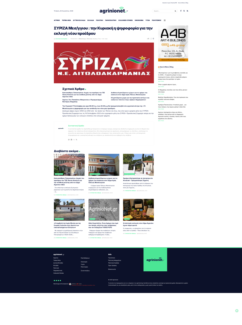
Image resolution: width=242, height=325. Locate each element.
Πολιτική (99, 20)
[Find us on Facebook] (180, 11)
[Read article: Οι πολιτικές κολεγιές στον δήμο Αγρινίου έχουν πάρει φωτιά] (138, 210)
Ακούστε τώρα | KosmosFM (169, 2)
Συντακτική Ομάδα (61, 38)
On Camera (59, 174)
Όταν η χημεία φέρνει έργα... (167, 84)
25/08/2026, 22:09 (73, 195)
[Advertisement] (173, 137)
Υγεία (147, 20)
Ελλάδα (90, 20)
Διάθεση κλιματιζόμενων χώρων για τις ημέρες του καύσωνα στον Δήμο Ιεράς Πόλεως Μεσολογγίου (102, 180)
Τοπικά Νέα (66, 20)
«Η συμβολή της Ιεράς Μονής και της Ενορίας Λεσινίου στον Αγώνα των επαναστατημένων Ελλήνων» (67, 225)
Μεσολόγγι (82, 38)
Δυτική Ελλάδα (79, 20)
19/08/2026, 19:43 (107, 237)
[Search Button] (176, 11)
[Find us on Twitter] (184, 11)
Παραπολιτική (110, 20)
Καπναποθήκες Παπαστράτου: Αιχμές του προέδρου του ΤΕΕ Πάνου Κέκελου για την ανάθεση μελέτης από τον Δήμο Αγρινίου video (83, 95)
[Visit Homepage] (114, 11)
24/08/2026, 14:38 (108, 192)
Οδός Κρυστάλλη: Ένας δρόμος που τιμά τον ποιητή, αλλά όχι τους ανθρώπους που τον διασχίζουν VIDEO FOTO (103, 225)
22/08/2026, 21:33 (142, 190)
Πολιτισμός (156, 20)
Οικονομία (139, 20)
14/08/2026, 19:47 (142, 233)
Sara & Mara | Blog (183, 2)
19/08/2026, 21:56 (73, 237)
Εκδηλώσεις (59, 219)
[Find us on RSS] (187, 11)
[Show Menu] (165, 20)
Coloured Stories (125, 20)
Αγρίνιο (57, 20)
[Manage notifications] (236, 310)
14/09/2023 (73, 38)
